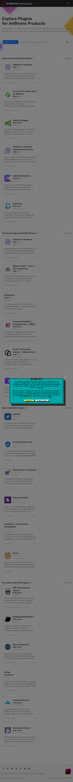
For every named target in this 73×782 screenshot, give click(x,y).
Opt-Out (50, 397)
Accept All (29, 400)
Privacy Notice (32, 393)
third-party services (23, 395)
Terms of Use (47, 393)
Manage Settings (42, 400)
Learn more (40, 387)
